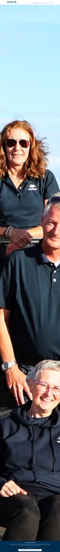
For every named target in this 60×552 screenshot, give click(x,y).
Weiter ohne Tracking (29, 550)
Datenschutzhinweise (37, 550)
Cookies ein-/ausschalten (30, 547)
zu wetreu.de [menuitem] (51, 1)
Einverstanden (22, 550)
